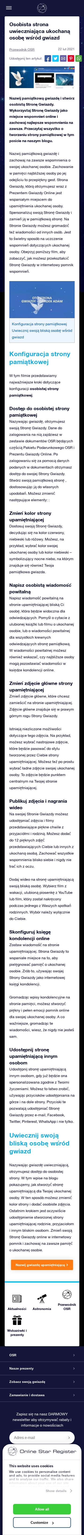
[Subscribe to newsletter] (69, 1437)
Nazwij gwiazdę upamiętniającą (40, 1265)
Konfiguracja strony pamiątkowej (39, 324)
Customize (39, 1522)
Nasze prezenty (21, 1368)
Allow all (42, 1509)
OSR (12, 1355)
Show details (56, 1491)
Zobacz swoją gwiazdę (27, 1382)
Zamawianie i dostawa (27, 1395)
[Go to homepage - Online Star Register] (42, 8)
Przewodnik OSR (22, 49)
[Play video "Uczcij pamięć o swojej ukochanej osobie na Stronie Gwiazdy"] (42, 299)
